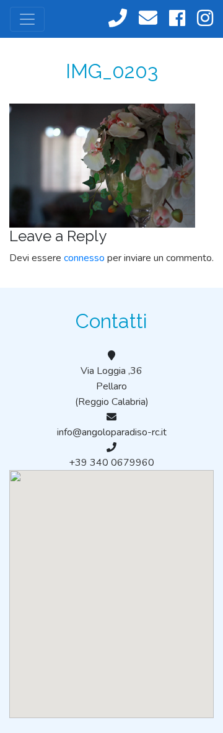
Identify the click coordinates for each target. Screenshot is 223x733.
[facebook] (177, 19)
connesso (84, 258)
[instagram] (205, 19)
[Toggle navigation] (27, 19)
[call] (117, 19)
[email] (148, 19)
